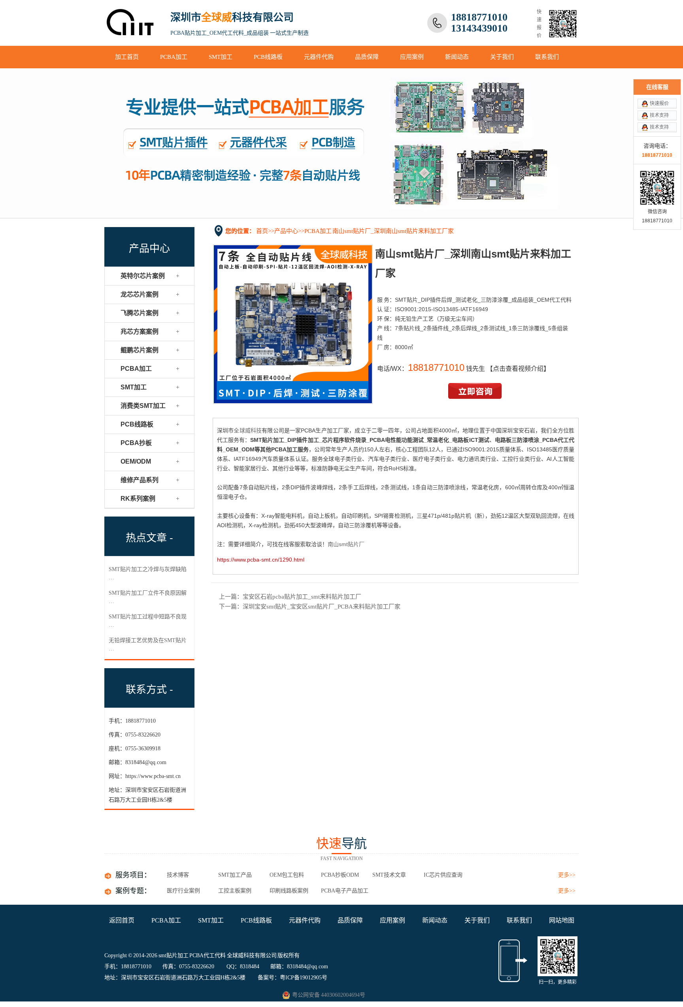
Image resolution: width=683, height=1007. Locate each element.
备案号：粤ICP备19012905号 (292, 978)
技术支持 (659, 115)
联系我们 (547, 57)
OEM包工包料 (287, 875)
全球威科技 (248, 430)
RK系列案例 (138, 498)
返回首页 (121, 920)
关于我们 (502, 57)
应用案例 (412, 57)
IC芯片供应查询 (443, 875)
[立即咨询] (475, 397)
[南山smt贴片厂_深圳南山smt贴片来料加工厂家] (293, 401)
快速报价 (659, 103)
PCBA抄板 (136, 443)
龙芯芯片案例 (139, 294)
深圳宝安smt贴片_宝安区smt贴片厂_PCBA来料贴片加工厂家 (321, 606)
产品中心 (286, 231)
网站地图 (561, 920)
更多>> (566, 875)
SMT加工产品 (235, 875)
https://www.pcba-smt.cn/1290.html (260, 559)
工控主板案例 (234, 891)
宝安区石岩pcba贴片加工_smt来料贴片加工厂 (302, 597)
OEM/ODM (136, 461)
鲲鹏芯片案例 (139, 350)
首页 (262, 231)
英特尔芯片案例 (143, 275)
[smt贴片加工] (131, 30)
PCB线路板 (268, 57)
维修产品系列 (139, 480)
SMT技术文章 (389, 875)
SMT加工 (220, 57)
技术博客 (178, 875)
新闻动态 (457, 57)
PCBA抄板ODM (340, 875)
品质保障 (367, 57)
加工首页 (127, 57)
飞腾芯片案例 (139, 313)
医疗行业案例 (183, 891)
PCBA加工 (173, 57)
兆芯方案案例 (139, 331)
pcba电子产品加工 (344, 891)
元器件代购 (319, 57)
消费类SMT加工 (143, 405)
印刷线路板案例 (289, 891)
